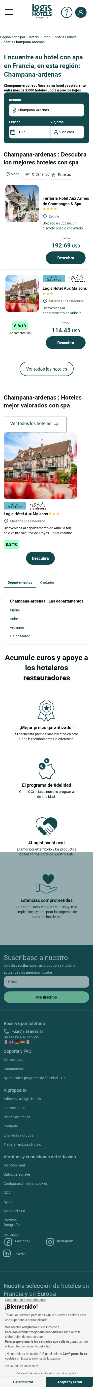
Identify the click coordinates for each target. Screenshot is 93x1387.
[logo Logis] (42, 10)
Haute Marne (20, 636)
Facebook (22, 1241)
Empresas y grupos (18, 1135)
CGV (7, 1192)
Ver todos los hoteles (46, 369)
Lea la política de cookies (21, 1366)
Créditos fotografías (12, 1222)
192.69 (66, 245)
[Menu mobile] (9, 12)
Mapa (15, 174)
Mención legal (14, 1165)
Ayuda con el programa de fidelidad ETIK (35, 1077)
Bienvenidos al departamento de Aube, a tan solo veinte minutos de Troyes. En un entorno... (39, 530)
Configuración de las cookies (26, 1183)
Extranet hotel (14, 1107)
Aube (14, 618)
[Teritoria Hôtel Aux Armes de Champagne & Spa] (22, 203)
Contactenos (14, 1068)
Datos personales (17, 1174)
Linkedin (19, 1254)
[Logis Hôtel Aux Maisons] (22, 293)
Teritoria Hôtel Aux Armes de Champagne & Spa (66, 201)
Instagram (65, 1241)
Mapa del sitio (14, 1210)
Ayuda (9, 1201)
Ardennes (17, 627)
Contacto (11, 1126)
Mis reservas (13, 1059)
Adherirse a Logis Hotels (22, 1098)
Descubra (65, 258)
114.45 (66, 330)
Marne (15, 610)
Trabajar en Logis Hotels (22, 1144)
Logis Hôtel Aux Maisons (26, 513)
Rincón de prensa (17, 1117)
